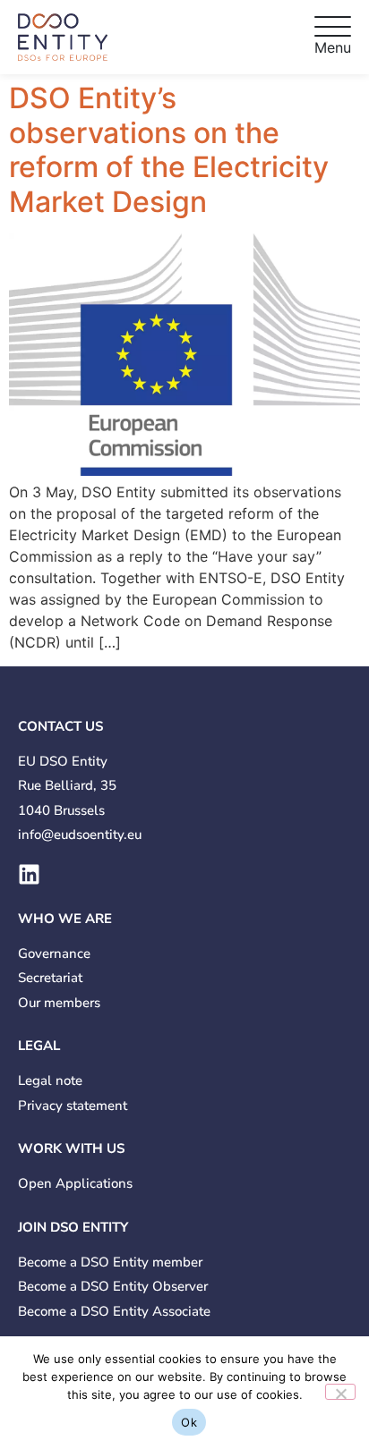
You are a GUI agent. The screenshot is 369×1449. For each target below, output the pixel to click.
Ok (189, 1422)
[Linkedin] (29, 874)
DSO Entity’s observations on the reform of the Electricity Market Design (169, 149)
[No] (340, 1392)
